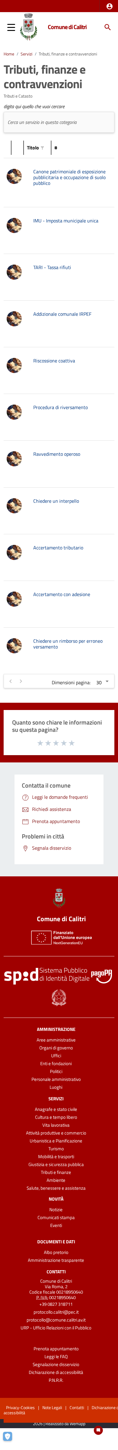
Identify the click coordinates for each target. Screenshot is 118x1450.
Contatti (56, 1271)
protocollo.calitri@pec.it (56, 1311)
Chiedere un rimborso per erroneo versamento (68, 643)
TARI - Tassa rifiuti (52, 267)
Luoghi (56, 1087)
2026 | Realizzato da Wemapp (59, 1423)
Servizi (26, 54)
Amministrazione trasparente (56, 1260)
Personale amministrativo (56, 1079)
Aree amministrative (56, 1039)
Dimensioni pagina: (71, 682)
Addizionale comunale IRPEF (62, 314)
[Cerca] (107, 27)
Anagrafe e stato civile (56, 1109)
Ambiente (56, 1180)
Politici (56, 1071)
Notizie (56, 1209)
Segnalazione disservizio (56, 1364)
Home (9, 54)
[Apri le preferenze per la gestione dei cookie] (10, 1439)
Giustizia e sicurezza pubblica (56, 1164)
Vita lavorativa (56, 1125)
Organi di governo (56, 1047)
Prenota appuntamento (56, 1348)
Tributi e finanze (56, 1172)
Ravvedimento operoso (56, 454)
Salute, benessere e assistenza (56, 1188)
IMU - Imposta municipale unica (65, 220)
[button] (109, 6)
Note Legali (52, 1407)
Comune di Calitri (67, 27)
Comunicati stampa (56, 1217)
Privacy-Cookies (20, 1407)
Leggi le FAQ (56, 1356)
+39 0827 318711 (56, 1304)
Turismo (56, 1148)
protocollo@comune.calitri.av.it (56, 1319)
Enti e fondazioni (56, 1063)
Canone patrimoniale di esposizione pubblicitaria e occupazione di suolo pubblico (69, 177)
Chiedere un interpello (56, 501)
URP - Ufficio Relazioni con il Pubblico (56, 1327)
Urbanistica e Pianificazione (56, 1140)
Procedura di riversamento (60, 407)
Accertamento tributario (58, 547)
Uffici (56, 1055)
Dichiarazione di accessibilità (56, 1372)
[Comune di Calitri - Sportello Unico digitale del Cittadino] (28, 26)
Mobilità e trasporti (56, 1156)
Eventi (56, 1225)
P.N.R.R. (56, 1380)
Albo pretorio (56, 1252)
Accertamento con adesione (61, 594)
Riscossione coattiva (54, 360)
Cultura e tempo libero (56, 1117)
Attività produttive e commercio (56, 1132)
